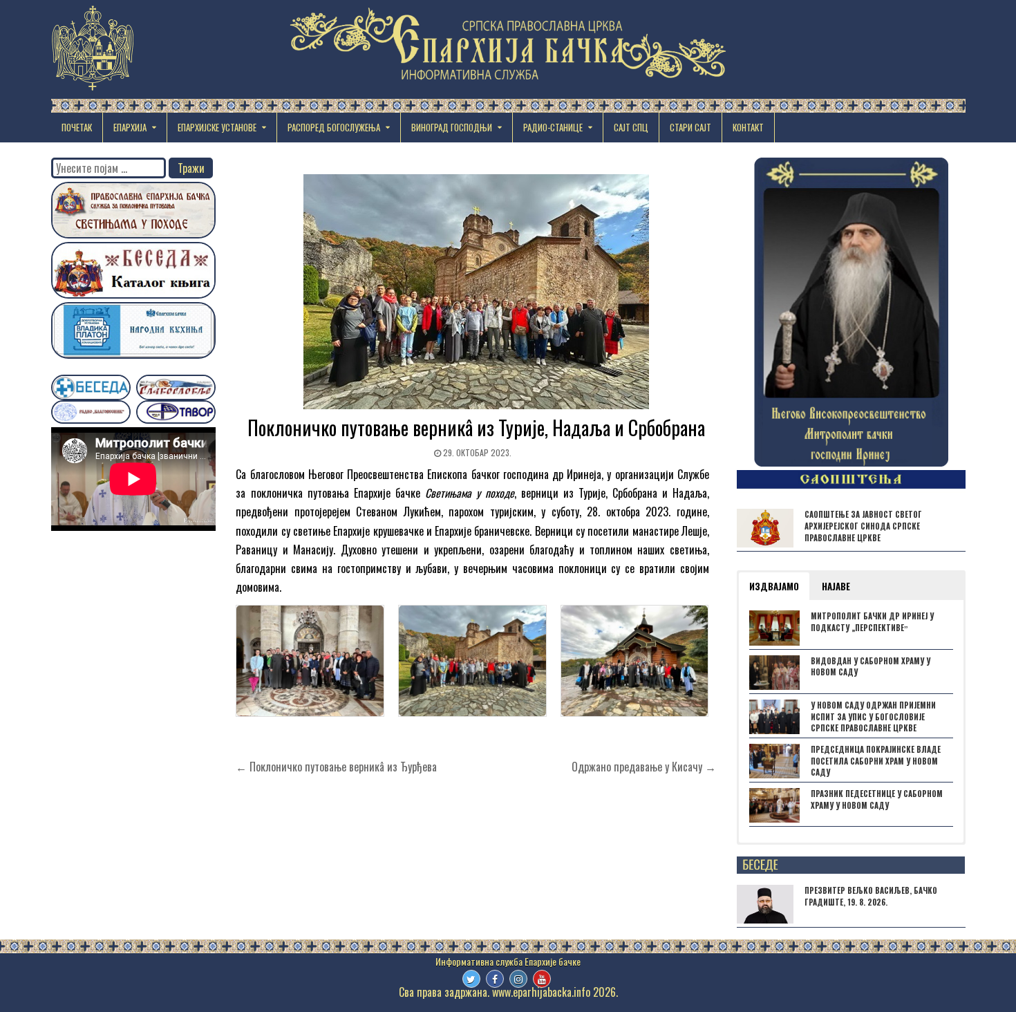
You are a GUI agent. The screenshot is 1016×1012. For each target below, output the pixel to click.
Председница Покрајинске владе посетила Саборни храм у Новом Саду (876, 761)
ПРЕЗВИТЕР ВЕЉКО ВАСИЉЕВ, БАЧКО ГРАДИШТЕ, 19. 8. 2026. (871, 896)
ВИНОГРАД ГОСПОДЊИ (451, 127)
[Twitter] (471, 979)
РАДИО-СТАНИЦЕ (553, 127)
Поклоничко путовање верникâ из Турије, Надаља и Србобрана (476, 427)
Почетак (77, 127)
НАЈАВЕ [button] (836, 586)
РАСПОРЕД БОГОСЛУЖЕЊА (334, 127)
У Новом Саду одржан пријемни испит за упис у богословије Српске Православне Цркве (873, 717)
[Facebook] (495, 979)
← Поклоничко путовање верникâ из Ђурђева (336, 766)
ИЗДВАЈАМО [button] (774, 586)
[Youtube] (542, 979)
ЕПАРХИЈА (130, 127)
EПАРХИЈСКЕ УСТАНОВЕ (217, 127)
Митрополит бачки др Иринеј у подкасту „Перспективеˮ (872, 621)
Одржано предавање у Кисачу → (644, 766)
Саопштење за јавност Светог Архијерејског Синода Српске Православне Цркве (863, 526)
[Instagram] (518, 979)
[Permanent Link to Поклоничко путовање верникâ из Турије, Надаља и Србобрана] (475, 291)
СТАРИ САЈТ (690, 127)
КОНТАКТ (748, 127)
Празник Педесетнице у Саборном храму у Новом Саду (877, 799)
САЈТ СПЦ (631, 127)
